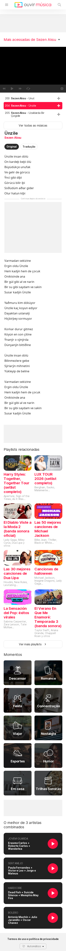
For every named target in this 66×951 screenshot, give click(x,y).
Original (12, 146)
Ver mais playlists (30, 644)
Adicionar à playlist (58, 98)
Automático (34, 946)
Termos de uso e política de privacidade (33, 939)
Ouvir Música (33, 4)
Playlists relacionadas (21, 449)
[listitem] (33, 98)
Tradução (29, 146)
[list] (33, 107)
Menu (7, 5)
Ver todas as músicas (33, 125)
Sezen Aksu (12, 137)
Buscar (59, 5)
